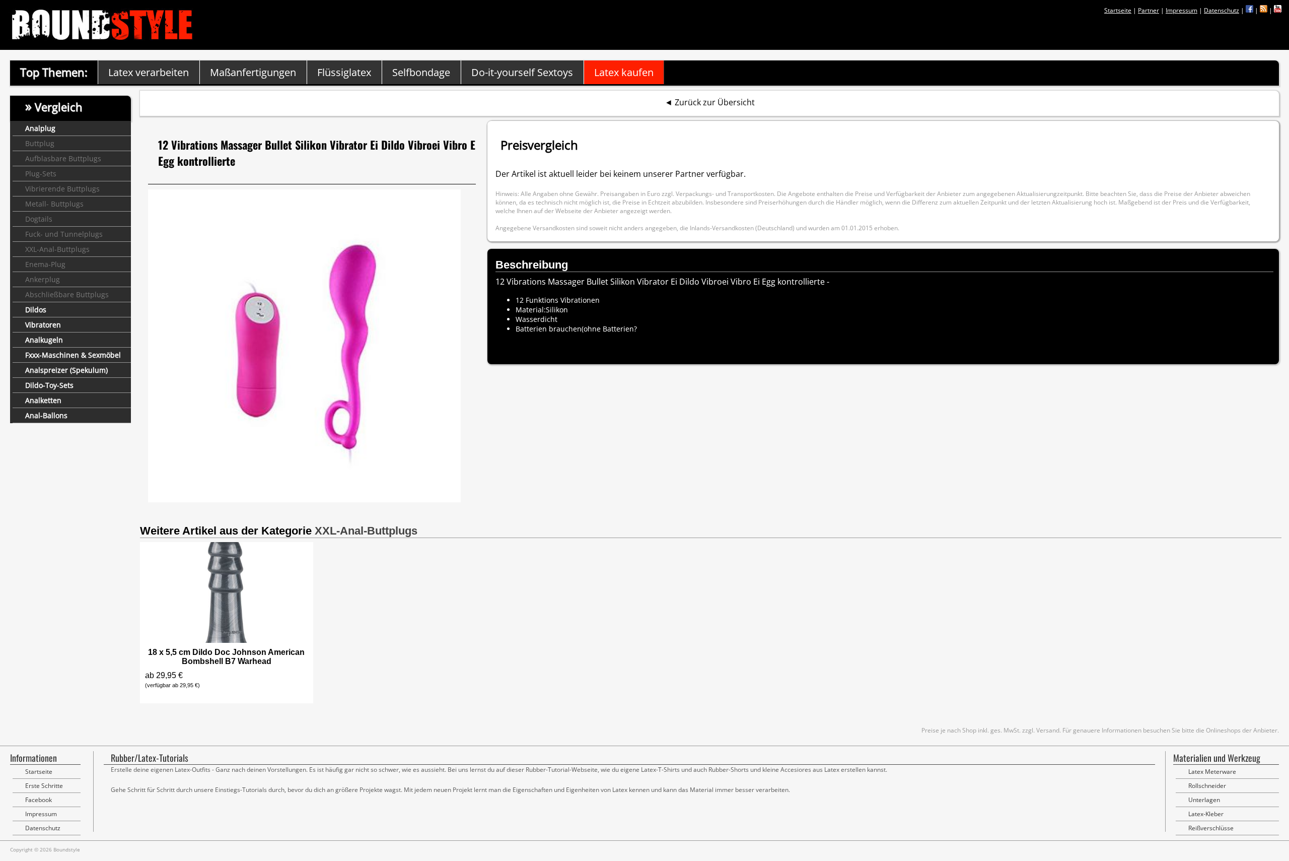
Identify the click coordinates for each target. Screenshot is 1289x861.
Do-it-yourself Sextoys (522, 72)
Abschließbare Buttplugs (67, 294)
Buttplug (39, 143)
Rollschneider (1207, 785)
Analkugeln (44, 340)
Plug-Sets (40, 173)
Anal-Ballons (46, 415)
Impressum (1181, 10)
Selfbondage (421, 72)
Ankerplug (42, 279)
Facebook (38, 800)
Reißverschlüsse (1211, 828)
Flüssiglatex (344, 72)
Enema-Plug (45, 264)
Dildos (35, 309)
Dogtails (38, 219)
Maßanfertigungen (253, 72)
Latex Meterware (1212, 771)
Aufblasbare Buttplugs (63, 158)
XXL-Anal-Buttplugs (57, 249)
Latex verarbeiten (148, 72)
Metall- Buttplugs (54, 204)
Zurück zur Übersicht (715, 102)
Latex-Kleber (1206, 814)
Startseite (1117, 10)
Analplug (40, 128)
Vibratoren (43, 324)
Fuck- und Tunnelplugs (64, 234)
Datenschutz (1221, 10)
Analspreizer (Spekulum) (66, 370)
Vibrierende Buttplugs (62, 188)
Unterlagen (1204, 800)
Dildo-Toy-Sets (49, 385)
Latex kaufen (624, 72)
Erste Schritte (44, 785)
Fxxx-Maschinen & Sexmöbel (73, 355)
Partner (1148, 10)
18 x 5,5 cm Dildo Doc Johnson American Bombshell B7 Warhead (226, 657)
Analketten (43, 400)
